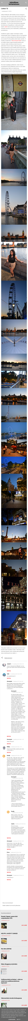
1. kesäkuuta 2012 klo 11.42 (18, 739)
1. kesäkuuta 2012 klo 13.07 (17, 692)
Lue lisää (24, 925)
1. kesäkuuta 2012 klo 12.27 (16, 755)
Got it (18, 1019)
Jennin (5, 26)
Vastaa (9, 670)
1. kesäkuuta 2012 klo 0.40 (18, 681)
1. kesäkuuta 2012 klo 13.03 (18, 841)
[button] (26, 9)
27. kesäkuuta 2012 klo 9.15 (18, 875)
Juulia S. (9, 664)
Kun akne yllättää (6, 948)
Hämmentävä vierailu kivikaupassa (11, 998)
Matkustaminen (8, 658)
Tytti (8, 674)
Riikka (8, 746)
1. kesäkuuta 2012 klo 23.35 (17, 812)
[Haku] (26, 3)
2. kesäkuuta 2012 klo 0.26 (20, 823)
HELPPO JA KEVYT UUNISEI (9, 933)
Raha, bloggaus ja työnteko (9, 964)
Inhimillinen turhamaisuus (14, 3)
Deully (8, 755)
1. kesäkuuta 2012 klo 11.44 (16, 746)
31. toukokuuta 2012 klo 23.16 (18, 663)
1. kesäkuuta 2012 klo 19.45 (15, 852)
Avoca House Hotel (16, 40)
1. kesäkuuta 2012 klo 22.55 (17, 778)
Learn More (11, 1019)
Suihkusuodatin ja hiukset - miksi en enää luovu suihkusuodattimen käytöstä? (12, 981)
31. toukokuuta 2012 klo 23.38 (16, 673)
